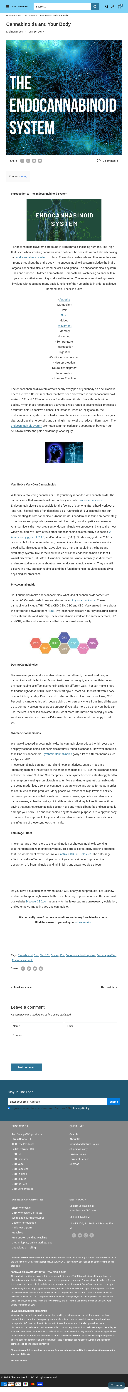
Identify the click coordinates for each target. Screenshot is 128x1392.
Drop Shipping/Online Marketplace (32, 1242)
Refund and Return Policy (84, 1144)
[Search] (95, 6)
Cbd (36, 955)
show (24, 176)
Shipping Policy (78, 1149)
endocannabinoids (91, 500)
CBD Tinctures (20, 1159)
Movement (64, 325)
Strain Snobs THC (22, 1139)
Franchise (17, 1232)
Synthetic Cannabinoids (57, 754)
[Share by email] (40, 160)
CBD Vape (18, 1163)
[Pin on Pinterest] (28, 160)
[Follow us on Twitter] (80, 1235)
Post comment (26, 1067)
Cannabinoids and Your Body (53, 15)
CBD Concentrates (22, 1188)
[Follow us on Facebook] (74, 1235)
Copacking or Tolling (24, 1247)
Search (73, 1134)
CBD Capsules (20, 1168)
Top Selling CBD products (27, 1134)
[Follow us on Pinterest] (91, 1235)
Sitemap (74, 1163)
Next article (107, 987)
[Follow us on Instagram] (86, 1235)
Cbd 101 (45, 955)
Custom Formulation (24, 1222)
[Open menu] (7, 6)
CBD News (29, 15)
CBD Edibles (19, 1178)
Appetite (64, 299)
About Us (74, 1139)
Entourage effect (106, 955)
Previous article (23, 987)
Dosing (55, 955)
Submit (114, 1101)
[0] (119, 6)
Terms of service (19, 1360)
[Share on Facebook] (22, 160)
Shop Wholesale (21, 1207)
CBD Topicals (19, 1173)
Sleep (64, 315)
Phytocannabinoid (22, 960)
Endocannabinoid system (81, 955)
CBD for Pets (19, 1183)
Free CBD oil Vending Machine (29, 1237)
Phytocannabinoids (84, 600)
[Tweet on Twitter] (34, 160)
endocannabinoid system (31, 257)
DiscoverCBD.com (37, 901)
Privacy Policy (81, 1108)
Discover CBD (13, 15)
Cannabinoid (25, 955)
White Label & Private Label (28, 1217)
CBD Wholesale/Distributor (27, 1212)
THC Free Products (23, 1144)
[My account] (112, 6)
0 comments (110, 160)
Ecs (62, 955)
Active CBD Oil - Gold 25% (75, 854)
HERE (51, 610)
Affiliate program (22, 1227)
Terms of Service (79, 1159)
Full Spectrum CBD (23, 1149)
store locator (83, 922)
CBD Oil (16, 1154)
